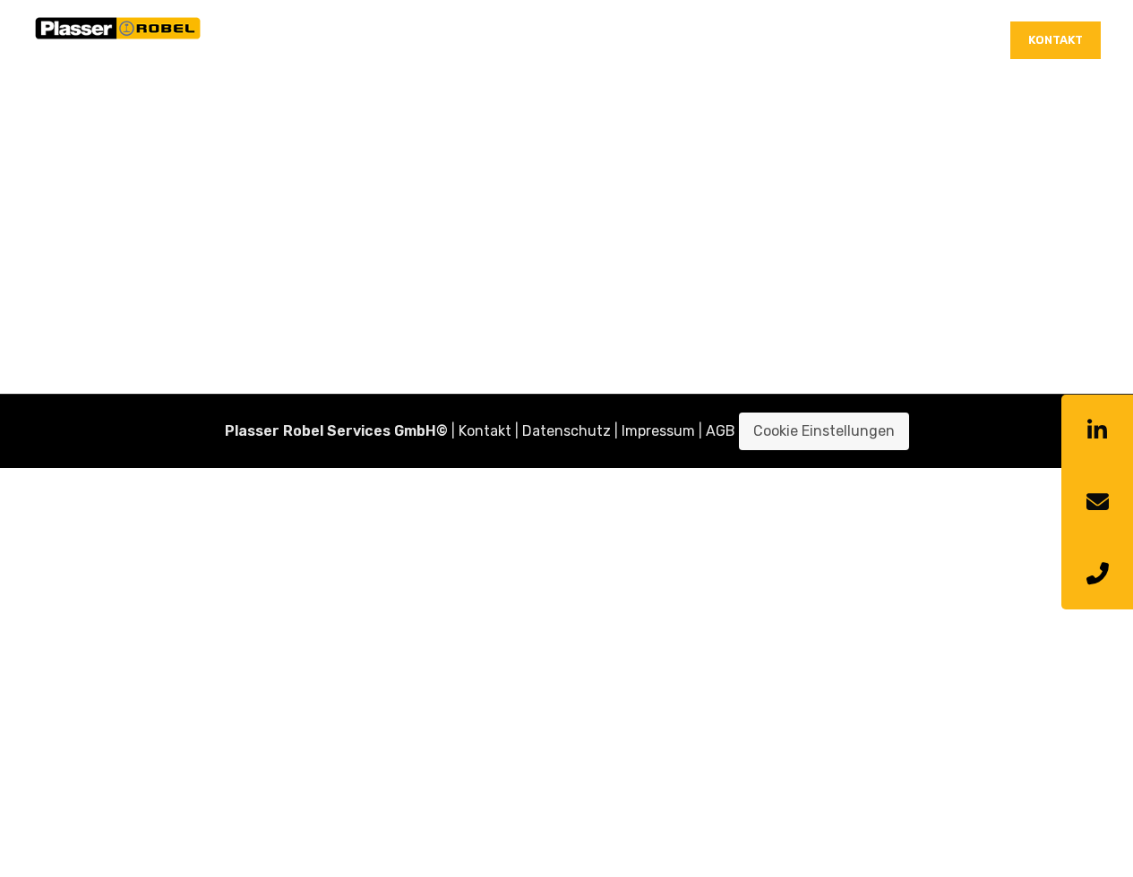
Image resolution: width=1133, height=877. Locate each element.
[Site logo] (118, 38)
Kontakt (1055, 40)
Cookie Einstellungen (824, 430)
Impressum (658, 430)
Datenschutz (566, 430)
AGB (720, 430)
